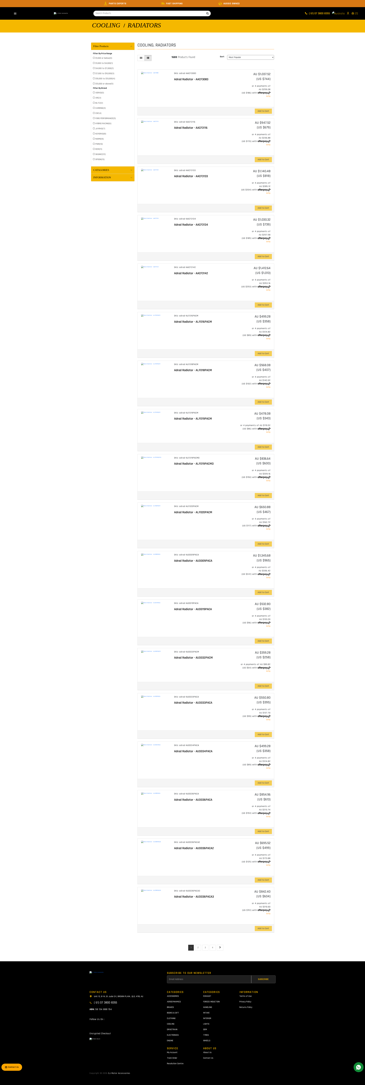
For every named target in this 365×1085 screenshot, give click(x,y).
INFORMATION (102, 177)
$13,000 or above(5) (104, 83)
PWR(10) (99, 144)
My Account (172, 1052)
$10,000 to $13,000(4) (105, 78)
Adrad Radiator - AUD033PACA (193, 703)
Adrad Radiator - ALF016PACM (193, 322)
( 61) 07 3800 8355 (319, 13)
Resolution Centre (175, 1063)
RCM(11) (98, 149)
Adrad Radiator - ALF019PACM (193, 419)
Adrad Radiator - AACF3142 (191, 273)
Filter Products (101, 46)
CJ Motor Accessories (119, 1073)
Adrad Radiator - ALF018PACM (193, 370)
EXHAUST (207, 996)
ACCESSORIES (173, 996)
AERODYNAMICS (174, 1001)
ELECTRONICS (173, 1035)
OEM (205, 1029)
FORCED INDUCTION (211, 1001)
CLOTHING (171, 1018)
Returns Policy (245, 1007)
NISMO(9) (99, 138)
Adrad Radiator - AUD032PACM (193, 658)
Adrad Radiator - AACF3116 (190, 128)
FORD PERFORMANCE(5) (105, 118)
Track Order (172, 1057)
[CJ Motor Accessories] (61, 13)
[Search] (207, 13)
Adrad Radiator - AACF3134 (191, 225)
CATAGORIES (101, 170)
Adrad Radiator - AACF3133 (191, 176)
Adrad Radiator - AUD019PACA (193, 609)
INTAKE (206, 1012)
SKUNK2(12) (100, 154)
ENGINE (170, 1040)
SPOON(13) (100, 159)
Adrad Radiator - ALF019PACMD (194, 464)
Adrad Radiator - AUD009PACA (193, 561)
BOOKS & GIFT (173, 1012)
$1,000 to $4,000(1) (104, 63)
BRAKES (170, 1007)
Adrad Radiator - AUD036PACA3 (194, 897)
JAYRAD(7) (100, 128)
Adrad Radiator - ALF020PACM (193, 512)
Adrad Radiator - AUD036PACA (193, 800)
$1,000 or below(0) (103, 58)
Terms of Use (245, 996)
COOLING (106, 25)
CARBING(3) (100, 108)
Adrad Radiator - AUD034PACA (193, 751)
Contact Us (208, 1057)
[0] (356, 13)
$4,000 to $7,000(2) (104, 68)
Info (268, 96)
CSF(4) (98, 113)
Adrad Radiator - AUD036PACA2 (194, 848)
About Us (207, 1052)
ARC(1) (98, 97)
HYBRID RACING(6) (103, 123)
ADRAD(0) (99, 92)
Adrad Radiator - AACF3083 (191, 79)
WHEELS (206, 1040)
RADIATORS (144, 25)
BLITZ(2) (99, 102)
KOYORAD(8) (100, 133)
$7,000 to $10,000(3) (104, 73)
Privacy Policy (245, 1001)
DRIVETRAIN (172, 1029)
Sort (222, 56)
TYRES (206, 1035)
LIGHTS (206, 1023)
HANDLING (207, 1007)
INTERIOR (207, 1018)
